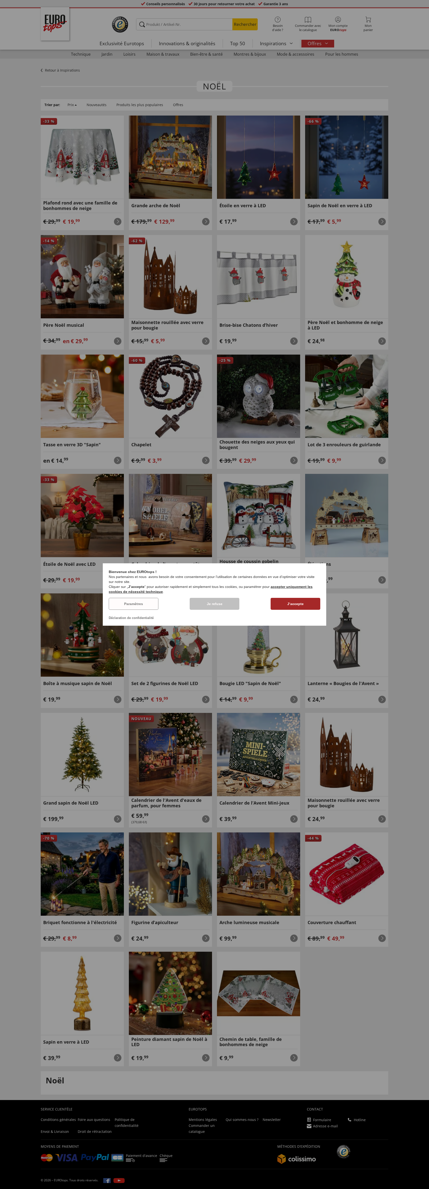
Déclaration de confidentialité (131, 618)
